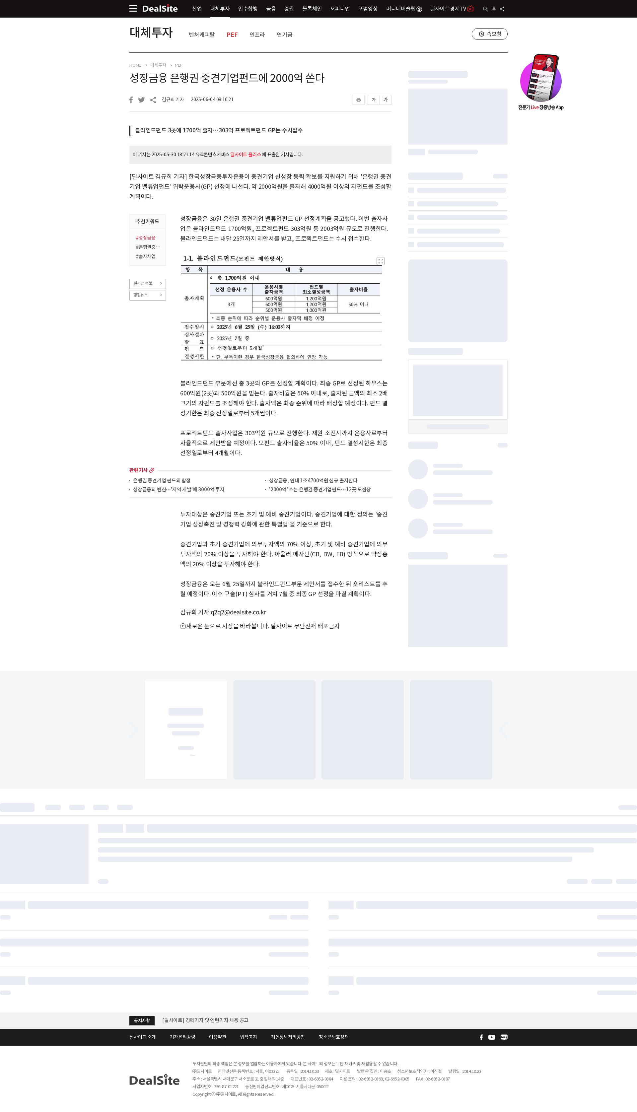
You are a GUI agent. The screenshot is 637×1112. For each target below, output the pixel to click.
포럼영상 (368, 8)
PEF (232, 34)
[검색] (485, 9)
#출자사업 (146, 256)
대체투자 (220, 8)
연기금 (284, 34)
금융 (271, 8)
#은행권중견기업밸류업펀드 (149, 247)
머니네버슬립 (401, 8)
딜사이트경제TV (448, 8)
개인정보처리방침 (288, 1037)
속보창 (494, 34)
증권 (289, 8)
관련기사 (138, 470)
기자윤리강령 (182, 1037)
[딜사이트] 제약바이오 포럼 (190, 1020)
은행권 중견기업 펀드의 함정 (162, 481)
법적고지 (248, 1037)
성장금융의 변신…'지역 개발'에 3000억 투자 (179, 490)
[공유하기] (502, 9)
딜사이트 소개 (142, 1037)
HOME (135, 65)
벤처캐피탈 (202, 34)
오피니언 (340, 8)
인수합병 (248, 8)
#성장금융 (146, 238)
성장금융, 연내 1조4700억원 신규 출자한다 (313, 481)
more (151, 470)
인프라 (257, 34)
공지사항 (142, 1020)
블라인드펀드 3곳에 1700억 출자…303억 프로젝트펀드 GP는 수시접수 (219, 130)
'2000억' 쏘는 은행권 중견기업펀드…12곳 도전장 (320, 490)
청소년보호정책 (334, 1037)
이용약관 (217, 1037)
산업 (197, 8)
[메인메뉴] (133, 8)
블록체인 (312, 8)
